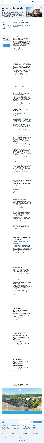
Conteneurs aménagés (14, 429)
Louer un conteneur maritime (15, 428)
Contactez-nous (34, 427)
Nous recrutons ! (35, 429)
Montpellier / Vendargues (19, 53)
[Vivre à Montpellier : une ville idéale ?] (34, 12)
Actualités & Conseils (25, 426)
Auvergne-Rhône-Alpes (35, 433)
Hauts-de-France (14, 434)
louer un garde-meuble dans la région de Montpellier (23, 132)
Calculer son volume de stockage (5, 428)
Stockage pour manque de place (26, 428)
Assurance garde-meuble (4, 429)
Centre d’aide (34, 428)
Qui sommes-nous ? (35, 426)
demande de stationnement (24, 257)
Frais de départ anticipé (20, 437)
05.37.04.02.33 (38, 1)
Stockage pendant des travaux (26, 429)
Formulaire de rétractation (27, 437)
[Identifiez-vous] (33, 2)
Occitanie (13, 433)
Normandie (24, 434)
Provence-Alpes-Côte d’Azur (5, 434)
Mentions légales (33, 437)
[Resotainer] (22, 1)
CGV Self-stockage (4, 437)
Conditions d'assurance (14, 437)
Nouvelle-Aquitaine (25, 433)
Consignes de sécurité (9, 437)
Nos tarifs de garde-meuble (5, 427)
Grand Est (34, 434)
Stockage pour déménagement (26, 427)
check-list (23, 267)
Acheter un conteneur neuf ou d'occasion (15, 427)
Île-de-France (3, 433)
